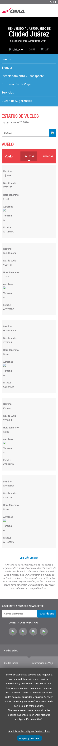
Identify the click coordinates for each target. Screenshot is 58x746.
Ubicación (18, 49)
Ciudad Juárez (11, 650)
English (53, 2)
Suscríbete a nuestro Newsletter (23, 605)
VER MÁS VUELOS (29, 557)
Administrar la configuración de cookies (29, 731)
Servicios (8, 92)
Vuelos (6, 59)
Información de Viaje (16, 84)
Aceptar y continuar (29, 738)
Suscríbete (46, 613)
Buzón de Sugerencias (17, 101)
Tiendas (7, 67)
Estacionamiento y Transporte (23, 76)
